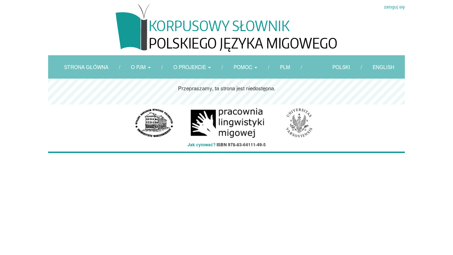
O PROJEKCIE (190, 66)
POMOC (244, 66)
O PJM (139, 66)
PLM (285, 66)
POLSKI (341, 66)
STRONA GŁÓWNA (86, 66)
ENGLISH (383, 66)
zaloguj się (394, 7)
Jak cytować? (202, 144)
